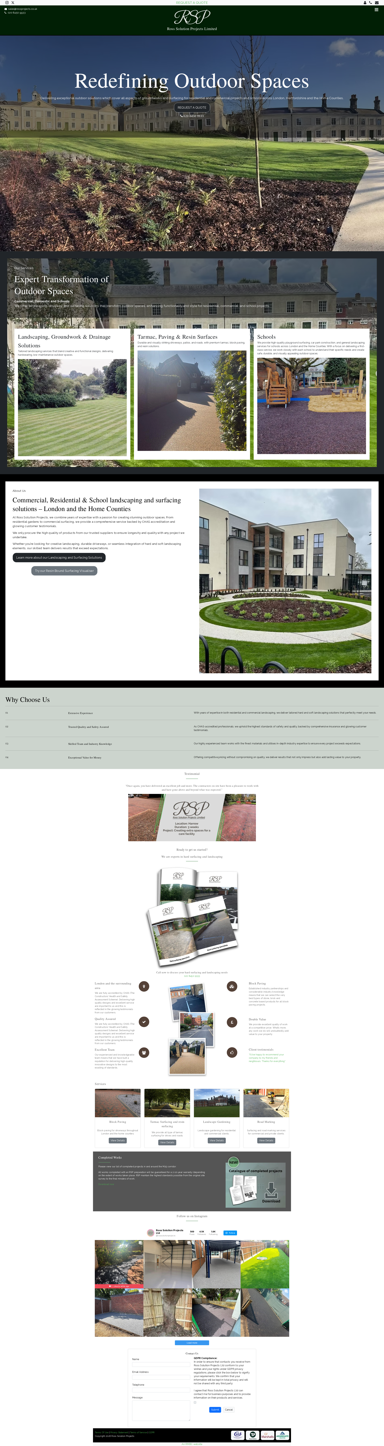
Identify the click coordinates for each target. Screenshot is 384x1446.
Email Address (140, 1372)
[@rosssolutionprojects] (151, 1233)
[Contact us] (365, 2)
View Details (118, 1140)
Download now (106, 1184)
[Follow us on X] (12, 2)
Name (135, 1359)
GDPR (151, 1432)
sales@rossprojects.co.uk (22, 9)
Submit (215, 1409)
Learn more (59, 557)
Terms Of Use (102, 1432)
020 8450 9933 (16, 12)
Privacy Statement (119, 1432)
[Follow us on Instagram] (7, 2)
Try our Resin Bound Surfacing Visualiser (64, 571)
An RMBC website (192, 1444)
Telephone (138, 1384)
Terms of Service (138, 1432)
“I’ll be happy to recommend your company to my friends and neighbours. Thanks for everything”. (267, 1057)
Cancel (229, 1409)
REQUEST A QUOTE (192, 3)
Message (137, 1397)
